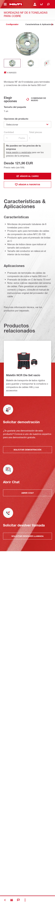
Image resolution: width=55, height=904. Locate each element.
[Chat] (18, 900)
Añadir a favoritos (29, 184)
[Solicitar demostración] (11, 900)
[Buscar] (48, 4)
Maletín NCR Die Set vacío (23, 375)
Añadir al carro (29, 176)
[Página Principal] (16, 4)
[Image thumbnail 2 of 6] (30, 63)
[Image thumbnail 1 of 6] (12, 63)
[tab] (12, 24)
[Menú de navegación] (5, 4)
